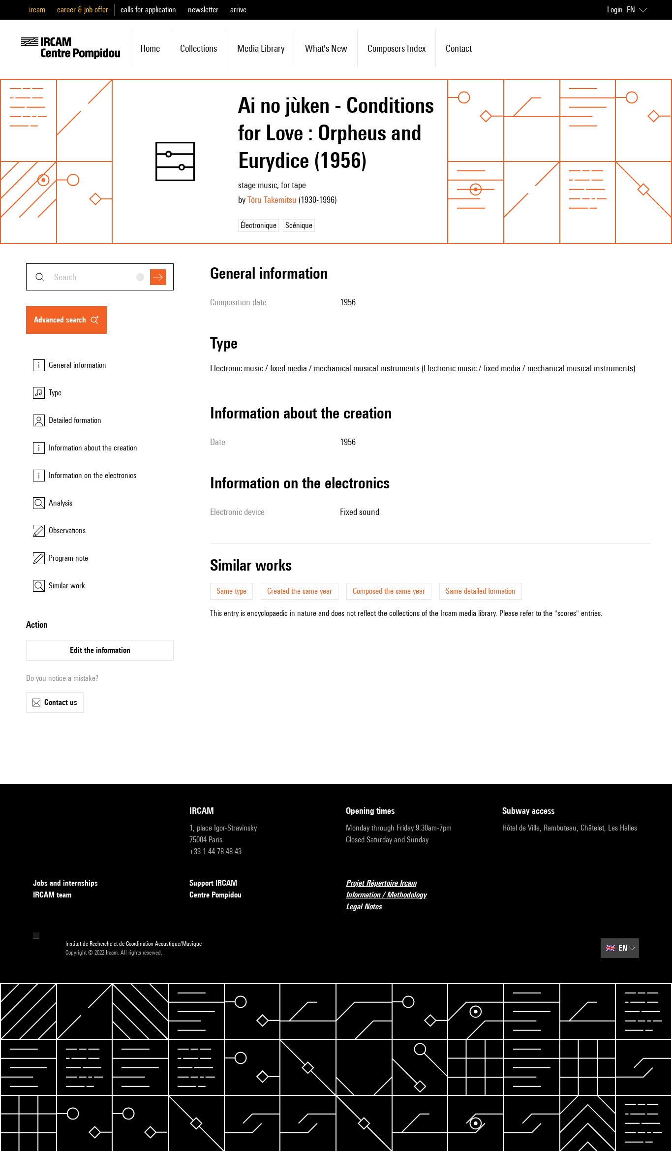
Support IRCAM (213, 883)
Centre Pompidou (215, 894)
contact (459, 48)
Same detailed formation (481, 591)
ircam (37, 9)
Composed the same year (389, 591)
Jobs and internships (65, 883)
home (150, 48)
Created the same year (299, 591)
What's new (326, 48)
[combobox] (100, 276)
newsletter (203, 9)
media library (261, 48)
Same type (231, 591)
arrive (238, 9)
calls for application (148, 9)
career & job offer (82, 9)
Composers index (396, 48)
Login (615, 9)
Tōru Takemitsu (272, 199)
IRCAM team (52, 894)
